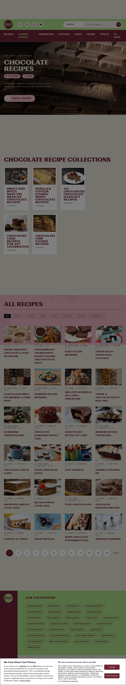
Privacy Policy (25, 681)
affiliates (23, 666)
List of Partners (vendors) (68, 681)
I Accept (112, 667)
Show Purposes (112, 676)
